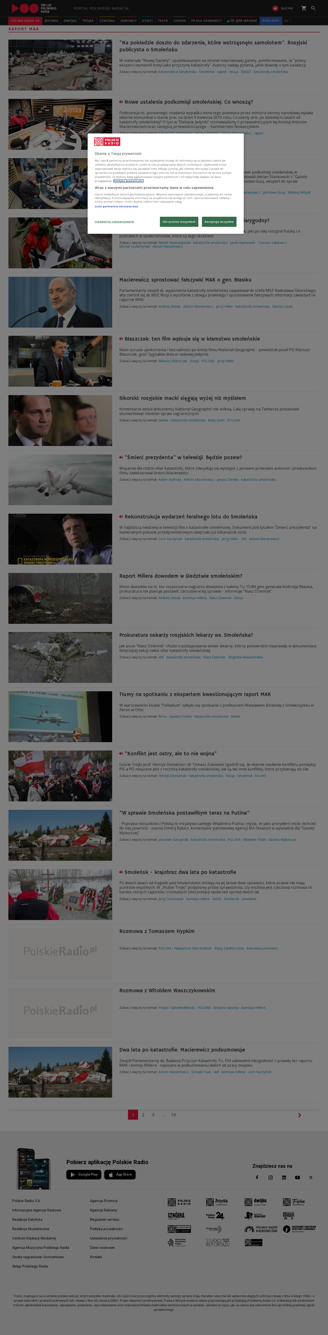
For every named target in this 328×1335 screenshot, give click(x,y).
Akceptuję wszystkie (219, 221)
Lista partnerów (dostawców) (116, 206)
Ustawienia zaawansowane (114, 221)
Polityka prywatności (128, 181)
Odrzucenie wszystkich (179, 221)
